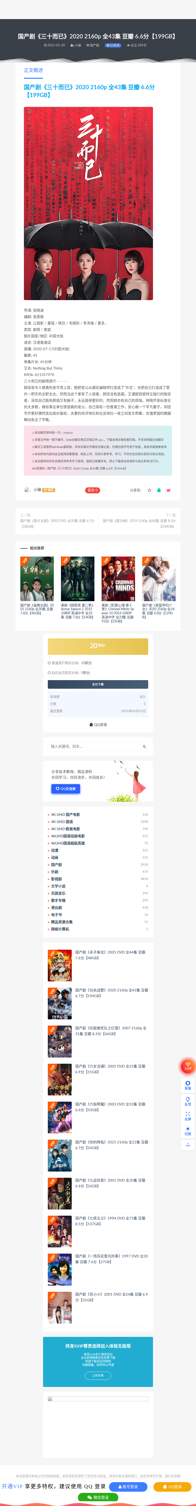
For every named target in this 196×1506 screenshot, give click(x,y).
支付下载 (98, 684)
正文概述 (33, 70)
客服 (188, 1088)
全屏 (188, 1119)
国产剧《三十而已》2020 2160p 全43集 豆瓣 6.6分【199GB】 (87, 468)
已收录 (114, 45)
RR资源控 (38, 468)
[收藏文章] (149, 490)
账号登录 (130, 1487)
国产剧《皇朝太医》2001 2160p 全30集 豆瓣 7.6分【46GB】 (37, 609)
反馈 (188, 1104)
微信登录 (101, 1498)
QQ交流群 (68, 789)
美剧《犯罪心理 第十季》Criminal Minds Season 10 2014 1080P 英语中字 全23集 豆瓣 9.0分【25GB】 (118, 613)
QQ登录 (175, 1487)
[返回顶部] (188, 1145)
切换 (188, 1134)
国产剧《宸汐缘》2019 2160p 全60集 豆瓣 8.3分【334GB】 (139, 523)
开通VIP (12, 1486)
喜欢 (92, 490)
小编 (37, 490)
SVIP (188, 1069)
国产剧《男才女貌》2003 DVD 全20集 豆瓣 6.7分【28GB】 (57, 523)
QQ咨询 (100, 725)
